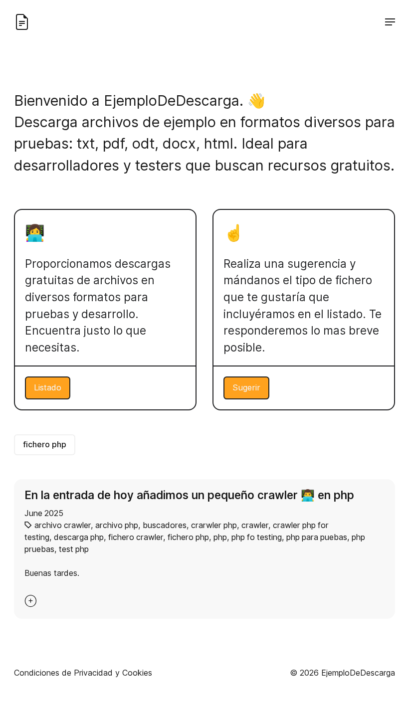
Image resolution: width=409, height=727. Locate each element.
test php (74, 549)
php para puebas (316, 537)
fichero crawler (135, 537)
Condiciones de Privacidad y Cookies (83, 673)
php (220, 537)
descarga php (79, 537)
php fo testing (256, 537)
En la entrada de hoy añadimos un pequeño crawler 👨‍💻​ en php (189, 495)
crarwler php (214, 525)
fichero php (44, 444)
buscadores (165, 525)
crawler (254, 525)
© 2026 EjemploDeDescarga (342, 673)
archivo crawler (62, 525)
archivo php (116, 525)
